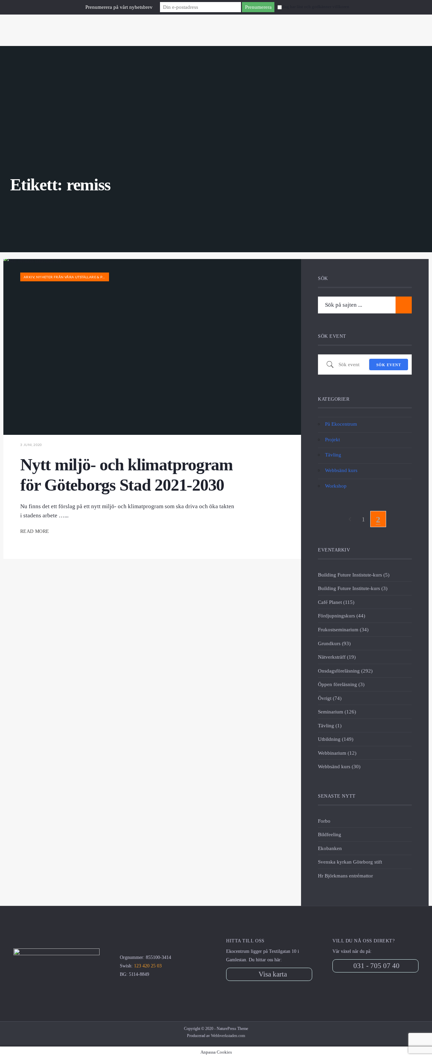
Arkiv (29, 277)
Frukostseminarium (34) (343, 629)
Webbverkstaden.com (228, 1035)
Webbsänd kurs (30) (339, 766)
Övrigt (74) (330, 698)
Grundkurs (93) (334, 643)
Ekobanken (330, 848)
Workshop (336, 486)
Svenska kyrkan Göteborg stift (350, 862)
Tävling (333, 454)
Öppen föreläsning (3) (341, 684)
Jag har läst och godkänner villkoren (316, 6)
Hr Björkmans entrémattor (345, 875)
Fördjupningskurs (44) (341, 615)
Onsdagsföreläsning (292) (345, 671)
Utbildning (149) (335, 739)
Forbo (324, 821)
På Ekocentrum (341, 424)
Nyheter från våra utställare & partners (77, 277)
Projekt (332, 439)
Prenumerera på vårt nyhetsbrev (119, 7)
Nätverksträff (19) (337, 657)
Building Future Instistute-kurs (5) (353, 575)
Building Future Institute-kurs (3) (352, 588)
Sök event (388, 365)
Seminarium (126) (337, 711)
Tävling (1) (330, 725)
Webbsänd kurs (341, 470)
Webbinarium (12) (337, 753)
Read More (35, 531)
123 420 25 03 (148, 965)
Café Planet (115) (336, 602)
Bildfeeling (329, 834)
